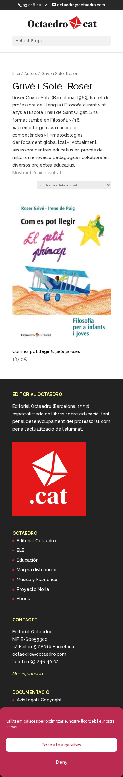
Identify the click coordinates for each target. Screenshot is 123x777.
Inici (16, 73)
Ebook (23, 598)
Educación (27, 560)
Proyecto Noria (33, 589)
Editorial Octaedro (36, 540)
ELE (20, 550)
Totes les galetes (61, 745)
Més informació (27, 673)
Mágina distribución (37, 569)
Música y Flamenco (37, 579)
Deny (61, 762)
